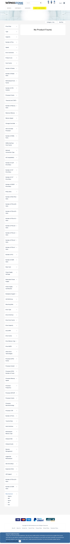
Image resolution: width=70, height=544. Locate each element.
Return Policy (46, 528)
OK (19, 541)
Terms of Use (31, 528)
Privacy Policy (39, 528)
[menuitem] (40, 8)
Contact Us (24, 528)
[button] (61, 22)
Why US (13, 528)
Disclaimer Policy (54, 528)
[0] (48, 3)
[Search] (43, 21)
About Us (19, 528)
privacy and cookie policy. (12, 541)
